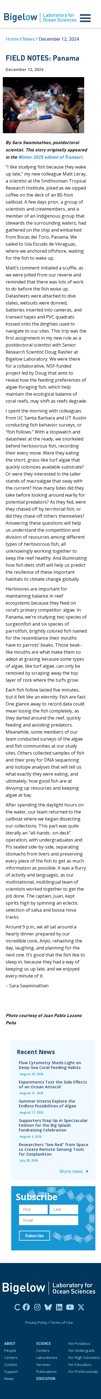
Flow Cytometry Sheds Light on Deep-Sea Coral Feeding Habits (50, 1065)
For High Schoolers (84, 1357)
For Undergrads (81, 1350)
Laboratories (47, 1357)
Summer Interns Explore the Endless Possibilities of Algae (47, 1103)
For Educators (79, 1364)
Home (12, 39)
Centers (43, 1350)
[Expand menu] (85, 18)
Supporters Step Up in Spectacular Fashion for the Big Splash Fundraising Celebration (53, 1125)
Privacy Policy (36, 1322)
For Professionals (83, 1371)
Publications (46, 1371)
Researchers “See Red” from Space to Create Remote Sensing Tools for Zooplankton (53, 1149)
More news (71, 1171)
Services (43, 1364)
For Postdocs (79, 1343)
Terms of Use (61, 1322)
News (29, 39)
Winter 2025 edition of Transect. (51, 157)
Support (11, 1371)
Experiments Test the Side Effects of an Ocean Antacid (53, 1084)
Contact (10, 1364)
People (10, 1350)
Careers (11, 1357)
